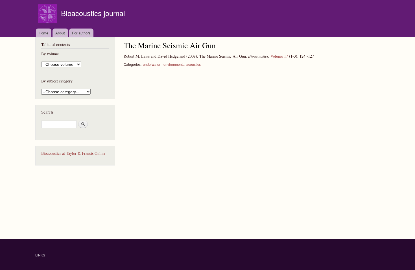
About (60, 33)
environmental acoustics (182, 64)
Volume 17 (279, 56)
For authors (81, 33)
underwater (151, 64)
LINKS (40, 254)
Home (43, 33)
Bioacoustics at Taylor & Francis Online (73, 153)
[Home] (48, 14)
